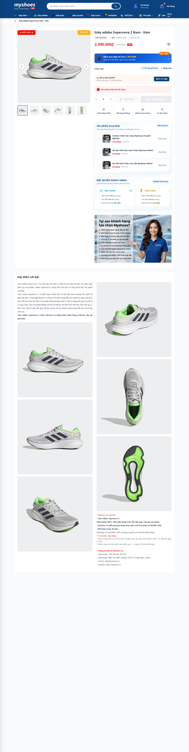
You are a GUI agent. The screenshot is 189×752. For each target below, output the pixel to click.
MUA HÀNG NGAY (156, 99)
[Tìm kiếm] (115, 6)
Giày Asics (60, 15)
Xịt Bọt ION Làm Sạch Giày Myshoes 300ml (132, 150)
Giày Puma (95, 15)
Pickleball (112, 15)
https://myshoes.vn (113, 565)
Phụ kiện (147, 15)
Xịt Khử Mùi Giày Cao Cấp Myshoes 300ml (132, 163)
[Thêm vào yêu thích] (169, 44)
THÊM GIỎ (129, 99)
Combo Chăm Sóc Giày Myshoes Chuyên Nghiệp (131, 137)
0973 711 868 (161, 79)
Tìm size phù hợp (151, 68)
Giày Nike (23, 15)
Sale (161, 15)
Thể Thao (128, 15)
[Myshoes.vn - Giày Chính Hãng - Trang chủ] (24, 6)
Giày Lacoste (77, 15)
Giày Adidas (42, 15)
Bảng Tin (169, 15)
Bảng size (167, 68)
